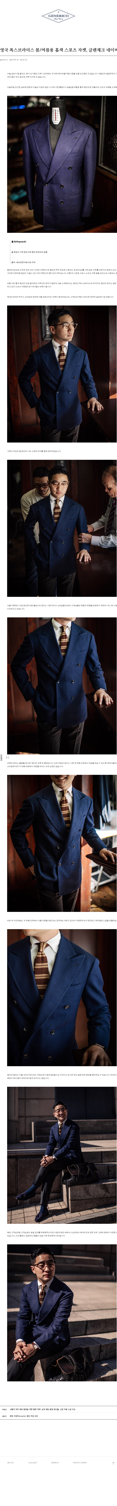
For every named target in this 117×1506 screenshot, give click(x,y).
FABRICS (55, 1463)
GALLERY (32, 1463)
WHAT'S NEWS (80, 1463)
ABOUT (10, 1463)
